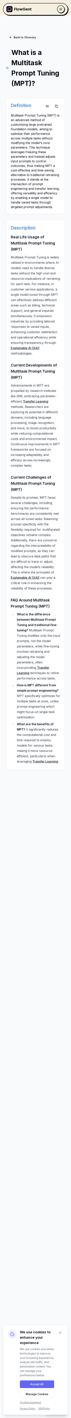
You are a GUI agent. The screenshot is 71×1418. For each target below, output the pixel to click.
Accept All (37, 1384)
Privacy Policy (27, 1408)
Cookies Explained (30, 1402)
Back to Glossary (25, 37)
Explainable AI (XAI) (25, 348)
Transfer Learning (35, 401)
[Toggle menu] (61, 9)
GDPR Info (44, 1408)
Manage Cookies (37, 1394)
